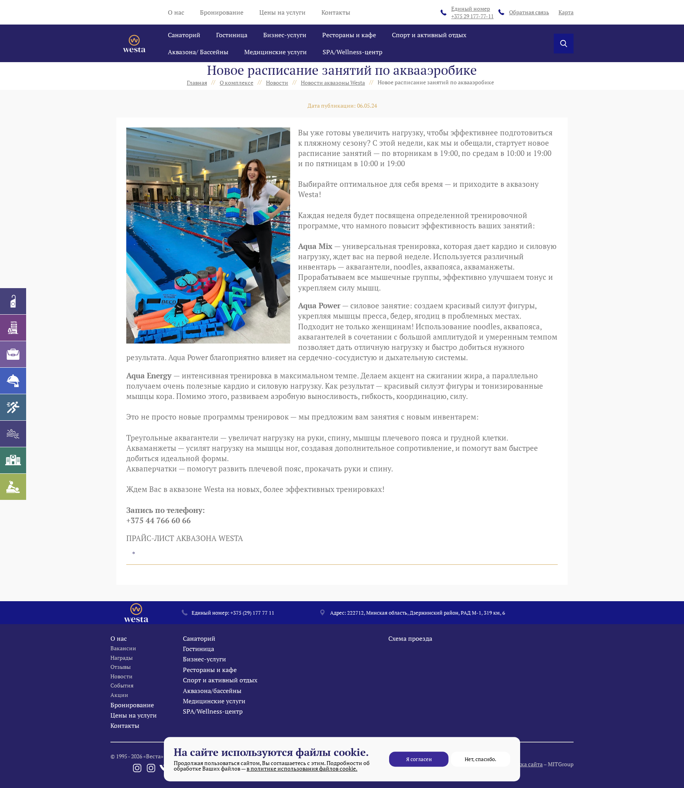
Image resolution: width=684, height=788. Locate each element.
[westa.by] (134, 43)
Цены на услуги (282, 12)
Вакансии (123, 648)
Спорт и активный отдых (429, 34)
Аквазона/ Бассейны (198, 51)
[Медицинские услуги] (13, 460)
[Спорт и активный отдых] (13, 407)
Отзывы (120, 666)
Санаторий (184, 34)
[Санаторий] (13, 301)
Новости (121, 676)
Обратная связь (529, 12)
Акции (119, 695)
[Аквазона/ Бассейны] (13, 434)
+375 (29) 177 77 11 (252, 612)
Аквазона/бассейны (212, 690)
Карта (566, 12)
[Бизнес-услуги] (13, 354)
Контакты (335, 12)
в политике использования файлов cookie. (302, 768)
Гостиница (231, 34)
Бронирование (221, 12)
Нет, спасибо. (480, 759)
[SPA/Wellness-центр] (13, 487)
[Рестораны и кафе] (13, 381)
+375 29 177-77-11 (472, 12)
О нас (176, 12)
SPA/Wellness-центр (352, 51)
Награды (121, 657)
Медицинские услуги (275, 51)
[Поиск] (564, 43)
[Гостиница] (13, 328)
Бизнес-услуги (284, 34)
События (121, 685)
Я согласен (419, 759)
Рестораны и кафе (349, 34)
